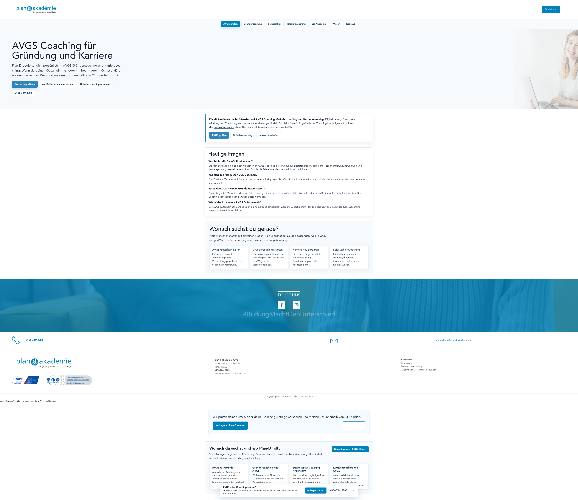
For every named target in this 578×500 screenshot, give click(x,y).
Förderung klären (25, 84)
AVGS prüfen (230, 24)
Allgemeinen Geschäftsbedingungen (418, 369)
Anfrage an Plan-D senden (230, 425)
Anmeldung (551, 9)
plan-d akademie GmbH (227, 360)
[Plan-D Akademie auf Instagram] (296, 305)
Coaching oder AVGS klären (350, 449)
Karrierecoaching (296, 24)
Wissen (336, 24)
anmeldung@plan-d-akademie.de (454, 340)
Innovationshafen (224, 127)
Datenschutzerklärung (411, 366)
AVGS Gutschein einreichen (57, 84)
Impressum (406, 363)
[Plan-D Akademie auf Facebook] (281, 305)
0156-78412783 (23, 93)
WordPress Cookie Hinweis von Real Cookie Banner (28, 401)
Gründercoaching (253, 24)
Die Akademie (319, 24)
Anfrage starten (315, 490)
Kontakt (350, 24)
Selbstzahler (274, 24)
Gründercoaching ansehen (95, 84)
